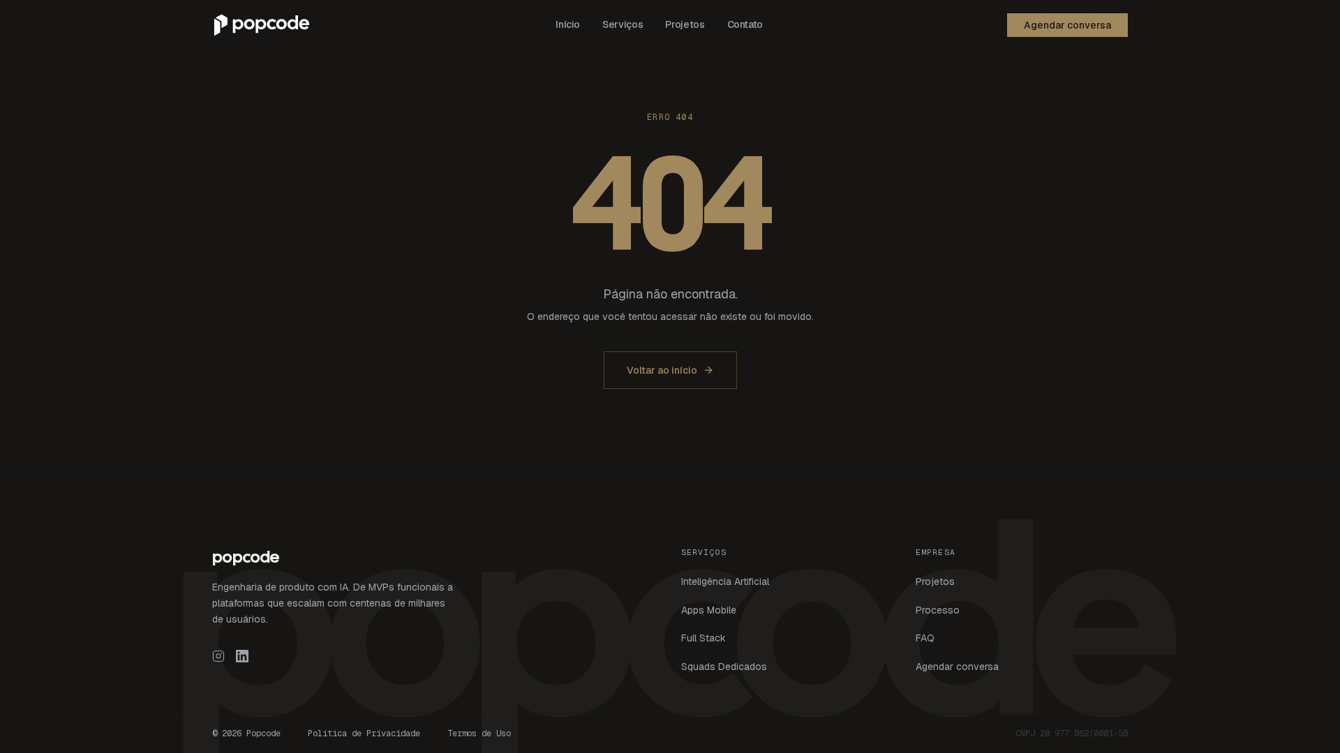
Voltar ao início (662, 370)
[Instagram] (218, 656)
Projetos (684, 24)
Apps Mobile (708, 610)
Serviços (622, 24)
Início (568, 24)
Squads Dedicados (724, 666)
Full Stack (703, 638)
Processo (938, 610)
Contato (745, 24)
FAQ (925, 638)
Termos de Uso (479, 733)
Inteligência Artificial (725, 581)
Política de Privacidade (364, 733)
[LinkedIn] (242, 656)
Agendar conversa (1067, 25)
